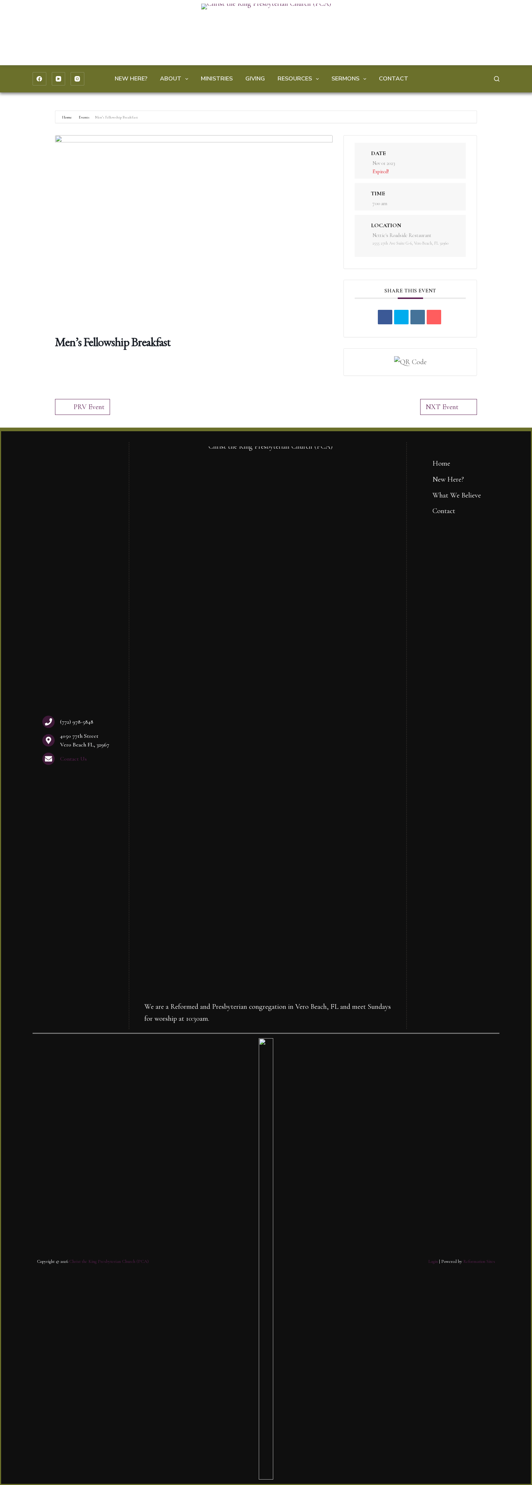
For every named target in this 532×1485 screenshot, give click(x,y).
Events (84, 117)
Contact (393, 79)
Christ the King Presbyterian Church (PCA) (109, 1261)
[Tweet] (401, 317)
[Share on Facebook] (385, 317)
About (170, 79)
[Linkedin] (417, 317)
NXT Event (442, 407)
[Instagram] (77, 79)
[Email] (434, 317)
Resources (295, 79)
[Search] (496, 79)
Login (433, 1261)
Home (67, 117)
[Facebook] (39, 79)
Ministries (217, 79)
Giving (255, 79)
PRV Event (89, 407)
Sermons (345, 79)
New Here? (131, 79)
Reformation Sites (479, 1261)
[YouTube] (59, 79)
